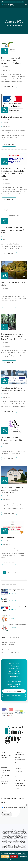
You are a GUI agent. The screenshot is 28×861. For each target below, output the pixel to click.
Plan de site (19, 768)
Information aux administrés (17, 598)
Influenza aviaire (8, 537)
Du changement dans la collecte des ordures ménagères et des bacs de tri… (13, 60)
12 (19, 572)
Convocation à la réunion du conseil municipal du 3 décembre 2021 (12, 490)
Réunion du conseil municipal (17, 607)
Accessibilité (19, 771)
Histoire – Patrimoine (9, 642)
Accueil (3, 752)
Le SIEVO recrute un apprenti (17, 624)
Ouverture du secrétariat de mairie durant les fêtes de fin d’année (13, 230)
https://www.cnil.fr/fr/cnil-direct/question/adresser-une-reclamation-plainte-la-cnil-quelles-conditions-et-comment (14, 849)
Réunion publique (14, 615)
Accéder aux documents (14, 691)
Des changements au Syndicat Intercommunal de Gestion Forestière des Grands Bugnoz (13, 336)
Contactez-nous (20, 777)
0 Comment (6, 70)
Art (3, 647)
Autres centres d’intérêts (10, 652)
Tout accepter (5, 856)
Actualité (5, 66)
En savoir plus (9, 86)
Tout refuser (14, 856)
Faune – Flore (6, 650)
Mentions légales (20, 780)
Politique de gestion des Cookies (19, 791)
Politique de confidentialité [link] (14, 859)
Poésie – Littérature (8, 645)
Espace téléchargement (14, 695)
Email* (3, 802)
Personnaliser (23, 856)
